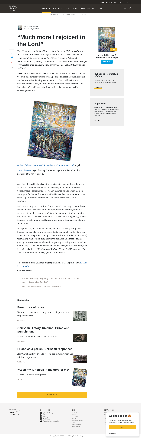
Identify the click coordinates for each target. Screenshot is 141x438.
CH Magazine (46, 417)
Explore (91, 8)
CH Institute (46, 415)
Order (45, 165)
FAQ (73, 422)
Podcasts (57, 8)
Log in (129, 2)
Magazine (46, 8)
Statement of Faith (77, 420)
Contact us (75, 413)
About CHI (118, 2)
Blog (67, 8)
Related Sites (76, 426)
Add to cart (107, 62)
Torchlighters (46, 419)
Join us (74, 418)
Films (82, 8)
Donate (109, 2)
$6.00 (113, 49)
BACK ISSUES (55, 15)
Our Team (75, 417)
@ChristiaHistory (47, 413)
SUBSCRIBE (84, 15)
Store (100, 8)
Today (74, 8)
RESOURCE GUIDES (70, 15)
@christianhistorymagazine (50, 421)
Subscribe (100, 2)
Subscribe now (24, 170)
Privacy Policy (76, 424)
